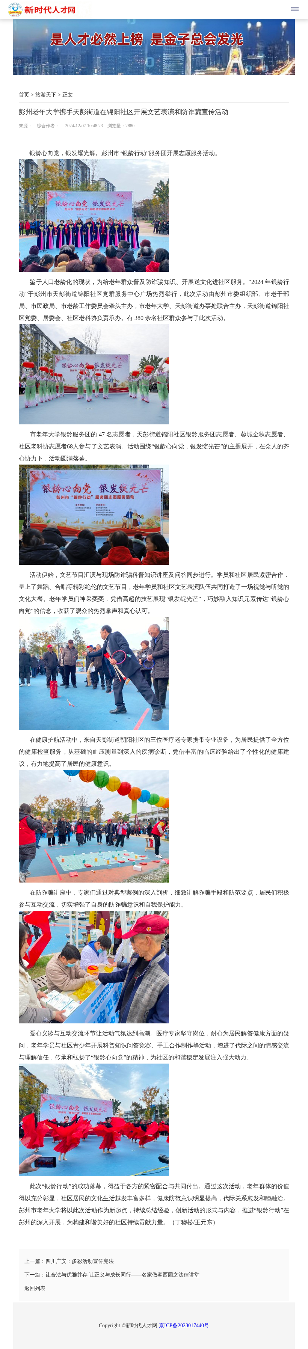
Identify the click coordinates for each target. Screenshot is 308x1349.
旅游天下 (45, 95)
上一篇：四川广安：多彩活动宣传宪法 (69, 1261)
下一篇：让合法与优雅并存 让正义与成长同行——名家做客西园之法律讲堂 (111, 1275)
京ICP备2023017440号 (184, 1325)
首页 (24, 95)
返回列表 (34, 1288)
